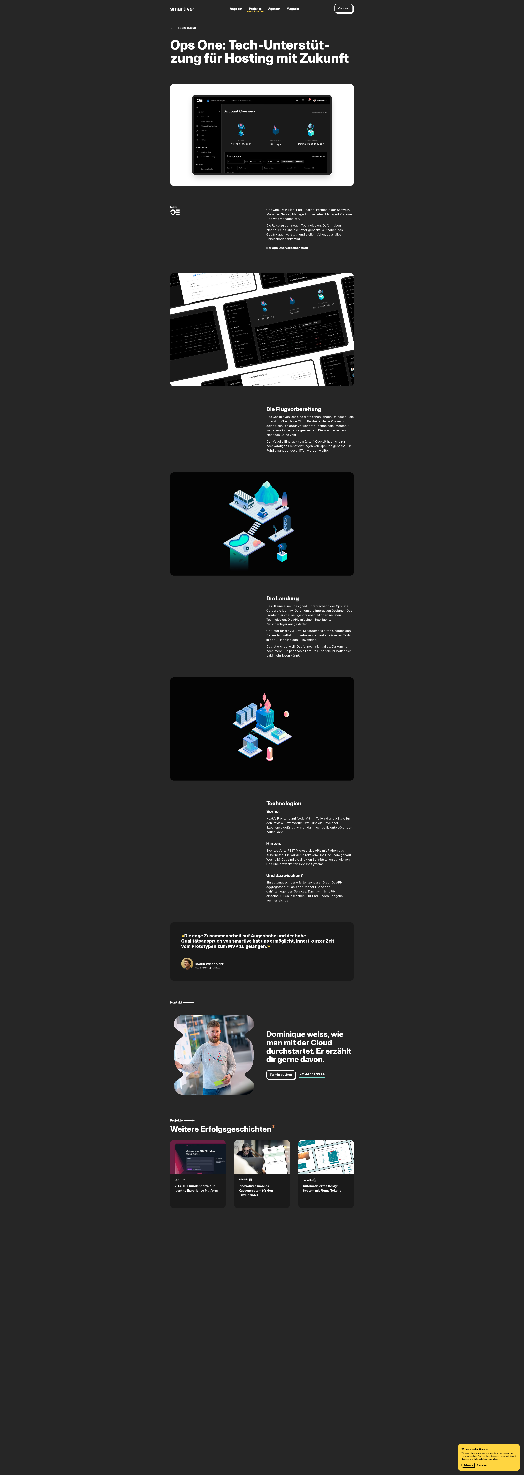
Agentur (274, 9)
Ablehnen (481, 1465)
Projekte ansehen (186, 27)
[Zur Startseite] (182, 9)
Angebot (236, 9)
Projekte (255, 9)
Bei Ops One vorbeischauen (287, 248)
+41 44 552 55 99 (312, 1074)
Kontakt (344, 8)
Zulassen (468, 1465)
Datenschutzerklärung (484, 1459)
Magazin (293, 9)
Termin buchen (281, 1074)
